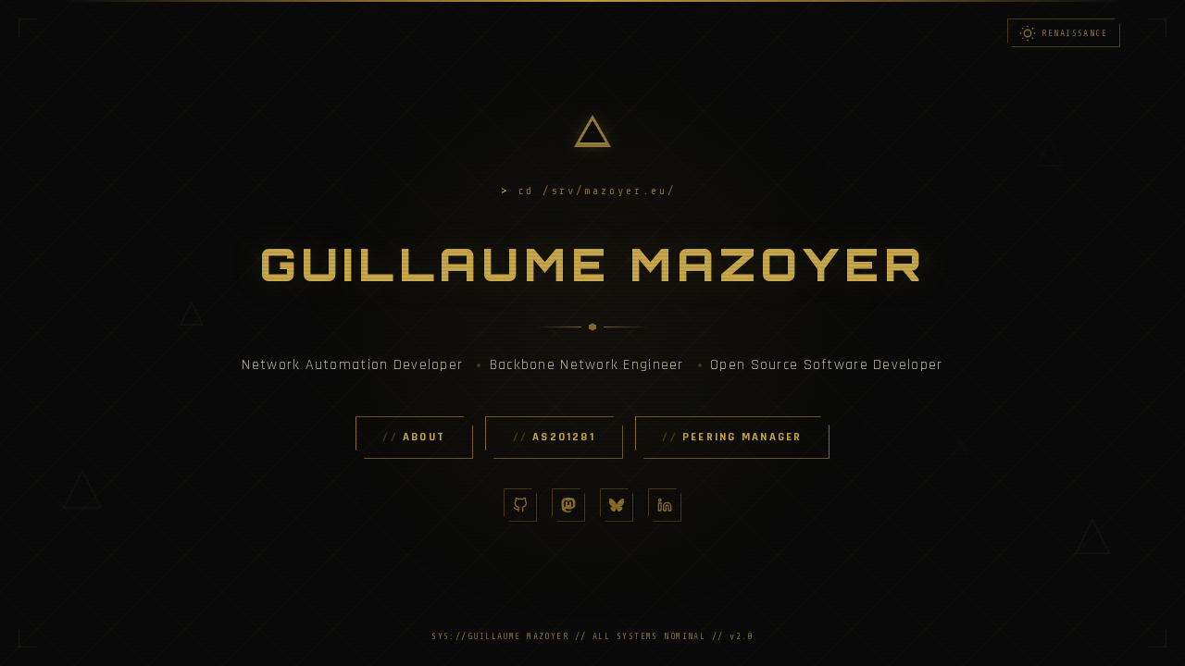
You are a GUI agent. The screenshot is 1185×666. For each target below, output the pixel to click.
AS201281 (563, 436)
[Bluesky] (616, 505)
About (424, 436)
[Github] (520, 505)
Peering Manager (742, 436)
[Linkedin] (664, 505)
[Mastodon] (568, 505)
